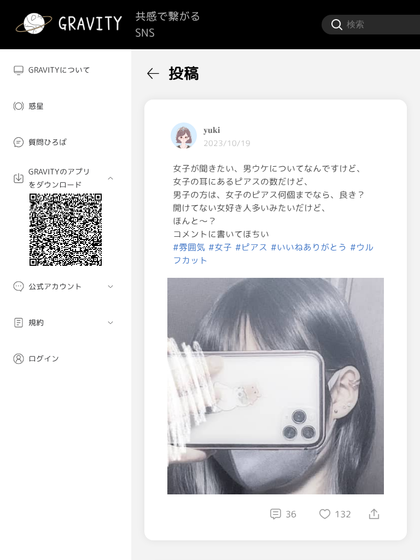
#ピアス (251, 247)
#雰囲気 (189, 247)
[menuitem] (66, 70)
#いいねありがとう (309, 247)
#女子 (220, 247)
